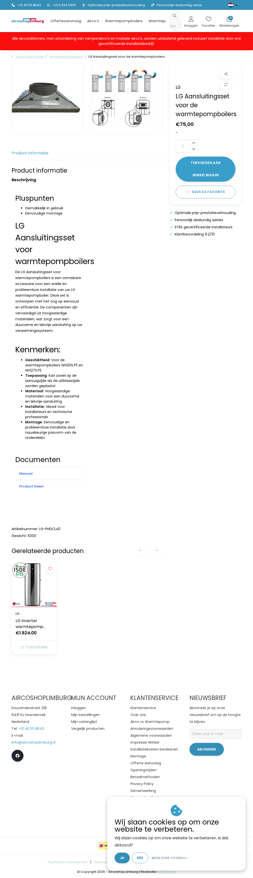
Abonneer (206, 749)
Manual (26, 473)
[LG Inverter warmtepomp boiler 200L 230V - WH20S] (34, 584)
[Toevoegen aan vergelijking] (225, 84)
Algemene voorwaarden (67, 862)
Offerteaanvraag (65, 20)
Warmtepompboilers (124, 20)
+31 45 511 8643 (29, 5)
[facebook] (17, 756)
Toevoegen (36, 647)
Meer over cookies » (170, 858)
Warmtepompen (163, 20)
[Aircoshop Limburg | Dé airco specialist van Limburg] (28, 20)
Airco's (93, 20)
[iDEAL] (104, 846)
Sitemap (101, 862)
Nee (140, 857)
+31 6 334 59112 (64, 5)
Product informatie (30, 153)
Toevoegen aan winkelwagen (205, 169)
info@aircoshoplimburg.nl (34, 742)
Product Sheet (31, 486)
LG (178, 87)
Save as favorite (208, 192)
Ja (122, 857)
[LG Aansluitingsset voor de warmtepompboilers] (47, 98)
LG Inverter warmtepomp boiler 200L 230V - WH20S (33, 624)
